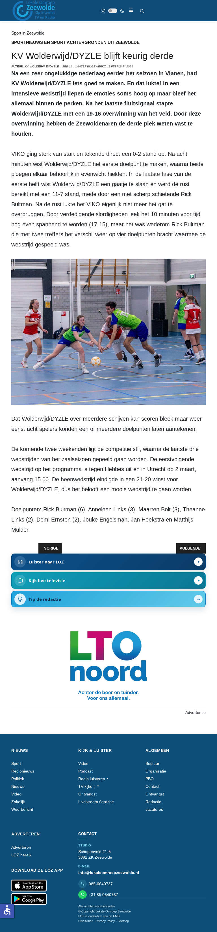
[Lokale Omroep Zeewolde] (34, 10)
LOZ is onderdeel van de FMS (99, 916)
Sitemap (123, 921)
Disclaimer (85, 921)
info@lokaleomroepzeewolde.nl (108, 872)
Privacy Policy (105, 921)
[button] (93, 779)
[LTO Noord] (108, 664)
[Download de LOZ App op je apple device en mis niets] (29, 885)
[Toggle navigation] (131, 10)
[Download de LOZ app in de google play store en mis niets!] (29, 899)
